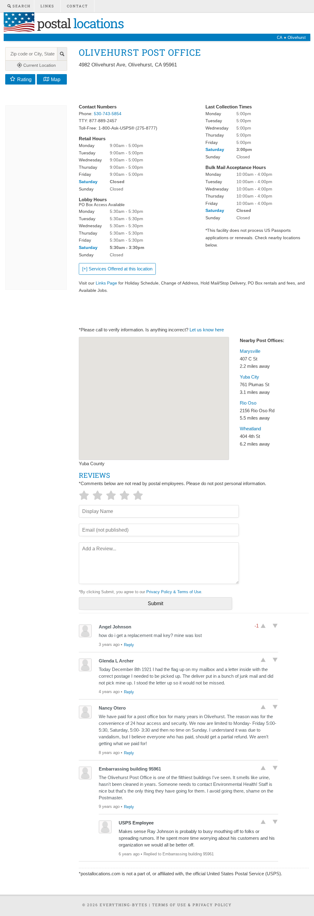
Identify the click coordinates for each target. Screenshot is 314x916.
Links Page (106, 283)
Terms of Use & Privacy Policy (192, 904)
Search (21, 6)
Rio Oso (248, 403)
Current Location (39, 65)
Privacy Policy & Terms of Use (173, 592)
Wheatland (250, 428)
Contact (77, 6)
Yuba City (249, 377)
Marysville (250, 351)
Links (47, 6)
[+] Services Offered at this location (117, 268)
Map (55, 79)
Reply (129, 645)
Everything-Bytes (123, 904)
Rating (24, 79)
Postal (79, 23)
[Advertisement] (190, 86)
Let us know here (207, 329)
